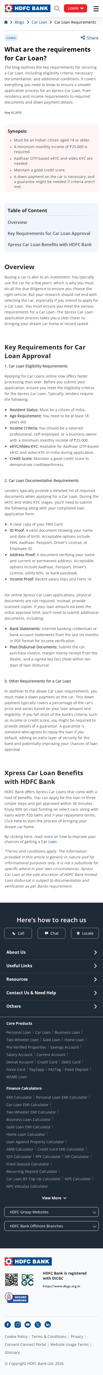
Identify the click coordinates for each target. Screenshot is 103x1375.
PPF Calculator (48, 1156)
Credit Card (47, 1061)
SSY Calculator (19, 1156)
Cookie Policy (16, 1336)
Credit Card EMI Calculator (61, 1149)
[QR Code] (11, 1280)
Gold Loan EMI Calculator (28, 1126)
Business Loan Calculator (28, 1119)
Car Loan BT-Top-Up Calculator (33, 1178)
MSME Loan (16, 1076)
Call (21, 933)
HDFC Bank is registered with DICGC (65, 1276)
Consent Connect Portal (25, 1344)
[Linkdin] (48, 1325)
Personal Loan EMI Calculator (61, 1097)
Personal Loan (18, 1032)
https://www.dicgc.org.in (61, 1286)
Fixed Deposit (76, 1069)
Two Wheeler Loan (22, 1039)
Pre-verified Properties (26, 1047)
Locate (87, 933)
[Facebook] (8, 1325)
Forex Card (15, 1069)
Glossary (12, 1352)
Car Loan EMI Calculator (27, 1104)
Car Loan (49, 841)
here (18, 820)
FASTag (54, 1069)
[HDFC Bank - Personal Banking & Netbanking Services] (28, 1261)
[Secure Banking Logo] (16, 1297)
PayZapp (36, 1069)
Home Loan (74, 1039)
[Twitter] (38, 1325)
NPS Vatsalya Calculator (27, 1186)
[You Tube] (28, 1325)
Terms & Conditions (49, 1336)
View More (51, 1197)
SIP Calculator (77, 1156)
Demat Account (19, 1061)
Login (73, 8)
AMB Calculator (20, 1149)
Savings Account (64, 1047)
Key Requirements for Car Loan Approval (49, 233)
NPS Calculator (78, 1178)
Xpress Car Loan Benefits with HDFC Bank (50, 244)
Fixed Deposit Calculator (27, 1163)
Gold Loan (51, 1039)
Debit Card (71, 1061)
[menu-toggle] (96, 8)
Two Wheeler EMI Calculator (31, 1112)
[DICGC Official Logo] (27, 1280)
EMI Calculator (19, 1097)
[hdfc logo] (27, 8)
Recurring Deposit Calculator (31, 1171)
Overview (17, 222)
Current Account (50, 1054)
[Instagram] (18, 1325)
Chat (54, 933)
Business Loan (67, 1032)
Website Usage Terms (69, 1344)
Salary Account (19, 1054)
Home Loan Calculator (25, 1134)
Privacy (77, 1336)
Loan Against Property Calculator (35, 1141)
